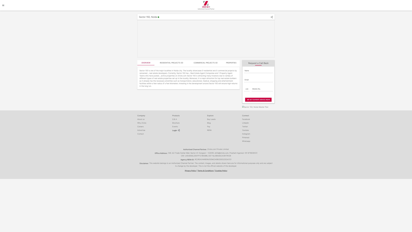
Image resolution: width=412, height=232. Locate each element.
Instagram (246, 134)
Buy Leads (211, 119)
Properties (231, 63)
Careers (140, 126)
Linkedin (245, 123)
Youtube (245, 130)
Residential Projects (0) (171, 63)
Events (175, 126)
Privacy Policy (190, 171)
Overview (146, 63)
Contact (140, 134)
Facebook (246, 119)
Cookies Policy (221, 171)
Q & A (174, 119)
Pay (208, 126)
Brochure (175, 123)
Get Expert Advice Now (258, 100)
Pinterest (245, 137)
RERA (209, 130)
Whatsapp (246, 141)
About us (141, 119)
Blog (209, 123)
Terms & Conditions (206, 171)
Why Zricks (141, 123)
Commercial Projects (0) (206, 63)
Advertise (141, 130)
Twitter (245, 126)
